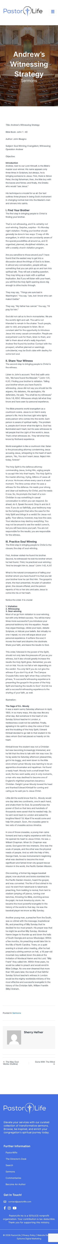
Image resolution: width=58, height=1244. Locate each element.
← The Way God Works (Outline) (11, 1063)
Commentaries (13, 1178)
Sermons (29, 80)
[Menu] (52, 11)
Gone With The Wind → (45, 1063)
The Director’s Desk (16, 1158)
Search (9, 1165)
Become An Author (16, 1184)
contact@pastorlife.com (19, 1201)
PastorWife (11, 1152)
